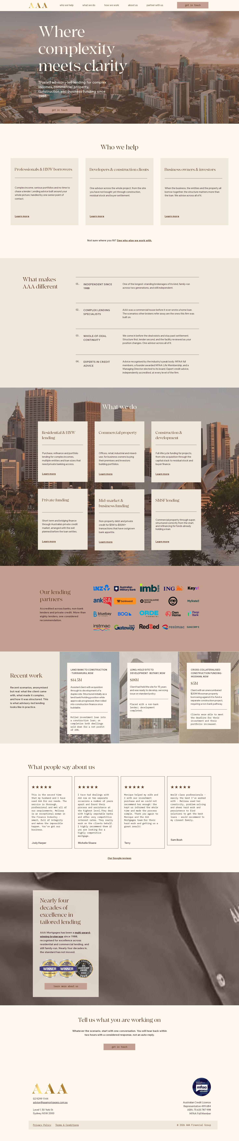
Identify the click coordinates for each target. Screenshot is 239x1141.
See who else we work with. (134, 240)
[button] (133, 5)
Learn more (22, 216)
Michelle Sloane (87, 842)
